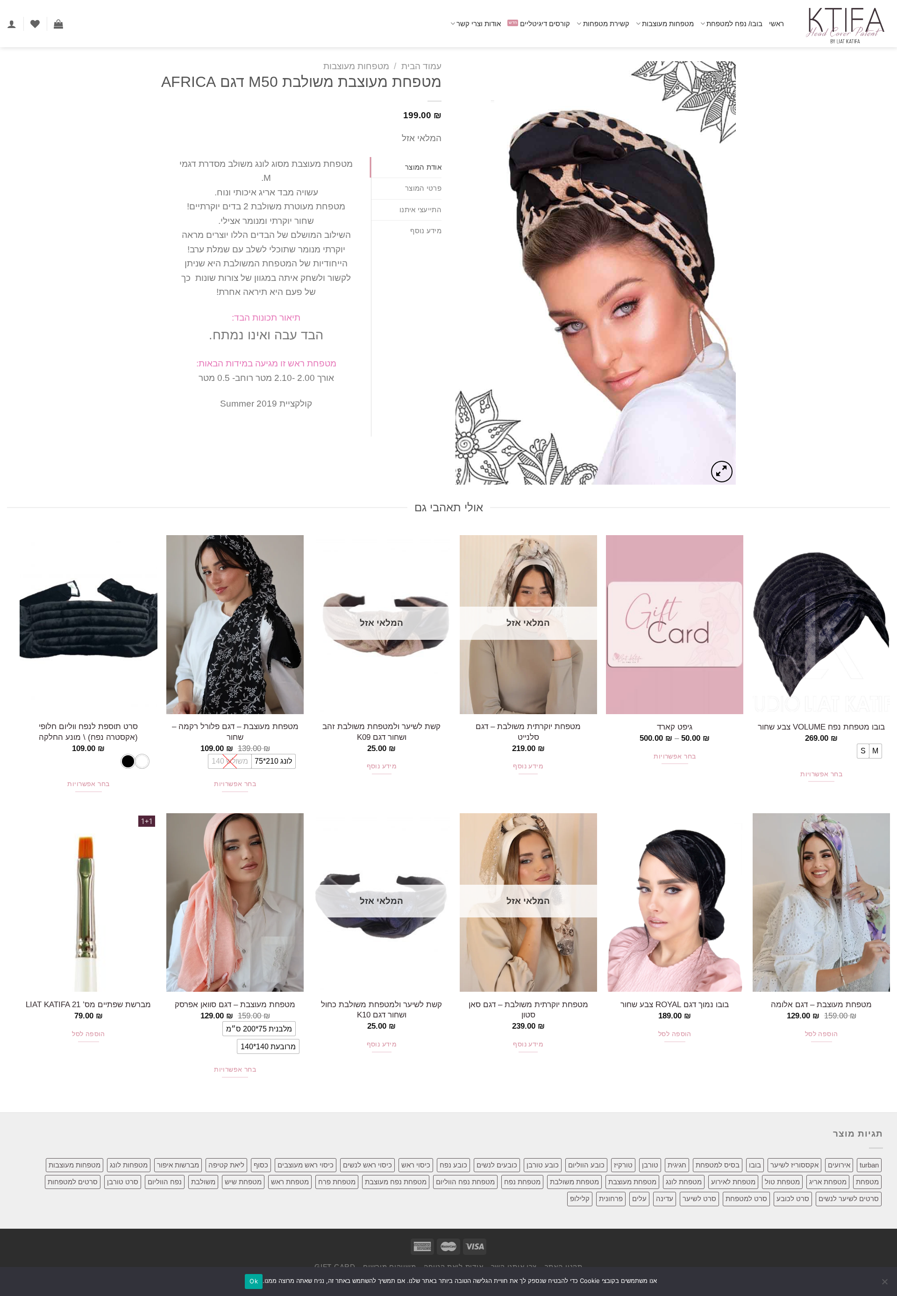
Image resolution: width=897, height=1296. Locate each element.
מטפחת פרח (337, 1182)
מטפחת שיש (243, 1182)
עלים (639, 1199)
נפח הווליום (165, 1182)
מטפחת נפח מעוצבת (396, 1182)
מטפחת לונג (684, 1182)
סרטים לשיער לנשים (849, 1199)
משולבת (203, 1182)
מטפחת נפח (522, 1182)
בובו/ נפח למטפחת (734, 24)
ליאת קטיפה (226, 1165)
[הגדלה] (722, 471)
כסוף (261, 1165)
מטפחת (867, 1182)
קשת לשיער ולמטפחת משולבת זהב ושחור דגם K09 (381, 731)
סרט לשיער (699, 1199)
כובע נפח (453, 1165)
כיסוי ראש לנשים (367, 1165)
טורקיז (623, 1165)
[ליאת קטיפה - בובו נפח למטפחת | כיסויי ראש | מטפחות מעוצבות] (844, 23)
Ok (253, 1281)
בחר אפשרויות (821, 774)
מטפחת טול (782, 1182)
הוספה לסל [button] (821, 1034)
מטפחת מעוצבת (632, 1182)
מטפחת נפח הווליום (465, 1182)
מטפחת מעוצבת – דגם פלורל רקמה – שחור (235, 731)
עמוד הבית (421, 66)
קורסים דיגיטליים (545, 24)
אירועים (839, 1165)
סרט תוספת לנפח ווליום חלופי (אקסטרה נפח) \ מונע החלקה (88, 731)
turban (869, 1165)
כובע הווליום (586, 1165)
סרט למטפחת (746, 1199)
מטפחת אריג (828, 1182)
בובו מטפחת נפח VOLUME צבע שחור (821, 726)
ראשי (776, 24)
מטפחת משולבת (574, 1182)
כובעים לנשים (497, 1165)
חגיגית (677, 1165)
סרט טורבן (122, 1182)
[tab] (406, 167)
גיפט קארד (674, 726)
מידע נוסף (528, 766)
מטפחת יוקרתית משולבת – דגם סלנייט (528, 731)
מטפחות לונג (129, 1165)
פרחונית (611, 1199)
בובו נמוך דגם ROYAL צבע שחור (674, 1004)
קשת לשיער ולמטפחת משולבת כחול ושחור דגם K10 (381, 1009)
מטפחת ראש (290, 1182)
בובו (755, 1165)
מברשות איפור (178, 1165)
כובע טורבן (543, 1165)
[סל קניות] (58, 24)
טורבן (650, 1165)
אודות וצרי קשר (478, 24)
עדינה (664, 1199)
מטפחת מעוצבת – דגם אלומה (821, 1004)
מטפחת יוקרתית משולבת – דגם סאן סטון (528, 1009)
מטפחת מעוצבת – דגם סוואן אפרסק (235, 1004)
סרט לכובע (792, 1199)
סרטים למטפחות (73, 1182)
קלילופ (580, 1199)
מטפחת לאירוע (733, 1182)
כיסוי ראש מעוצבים (306, 1165)
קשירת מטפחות (606, 24)
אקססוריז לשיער (794, 1165)
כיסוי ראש (415, 1165)
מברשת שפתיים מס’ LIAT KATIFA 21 (88, 1004)
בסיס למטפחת (718, 1165)
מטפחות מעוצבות (668, 24)
